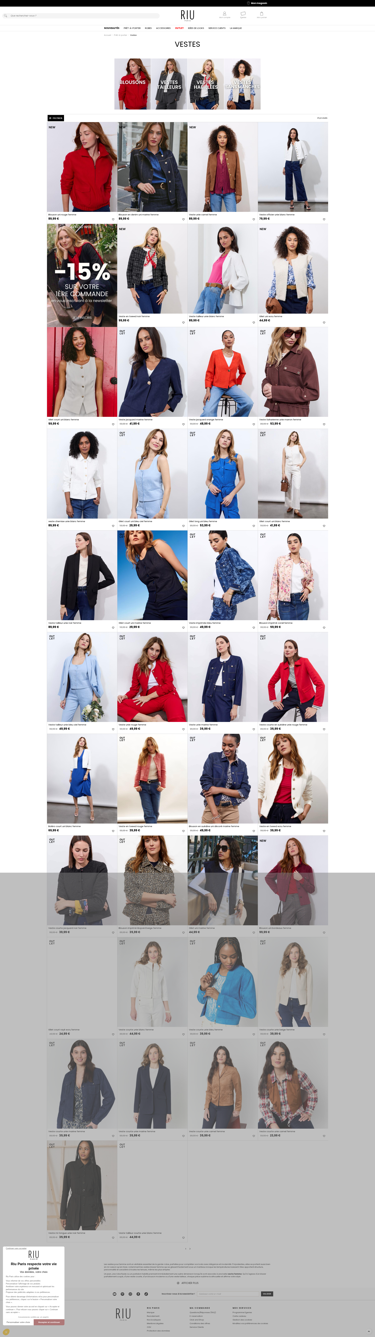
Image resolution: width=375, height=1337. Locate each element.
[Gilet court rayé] (82, 982)
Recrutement (153, 1316)
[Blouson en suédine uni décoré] (223, 779)
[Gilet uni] (293, 269)
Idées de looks (196, 28)
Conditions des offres (200, 1323)
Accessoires (163, 28)
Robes (148, 28)
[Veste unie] (223, 167)
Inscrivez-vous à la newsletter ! (178, 1293)
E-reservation (196, 1316)
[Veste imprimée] (223, 575)
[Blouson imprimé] (293, 575)
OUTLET (179, 28)
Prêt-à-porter (132, 28)
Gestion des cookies (242, 1319)
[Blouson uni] (82, 167)
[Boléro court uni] (82, 779)
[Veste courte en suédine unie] (293, 677)
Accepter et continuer (49, 1322)
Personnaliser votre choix (18, 1322)
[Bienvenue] (187, 16)
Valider (267, 1294)
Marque (150, 1312)
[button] (6, 1332)
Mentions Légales (155, 1323)
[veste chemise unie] (82, 474)
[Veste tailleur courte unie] (152, 1185)
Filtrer (57, 118)
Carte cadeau (239, 1316)
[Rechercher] (5, 15)
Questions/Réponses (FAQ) (203, 1312)
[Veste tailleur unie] (223, 269)
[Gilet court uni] (82, 372)
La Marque (236, 28)
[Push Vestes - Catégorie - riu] (82, 275)
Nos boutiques (154, 1319)
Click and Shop (197, 1319)
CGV (149, 1327)
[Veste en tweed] (152, 269)
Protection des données (158, 1330)
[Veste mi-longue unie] (82, 1185)
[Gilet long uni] (223, 474)
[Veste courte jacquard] (82, 880)
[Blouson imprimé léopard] (152, 880)
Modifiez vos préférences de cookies (250, 1323)
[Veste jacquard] (152, 372)
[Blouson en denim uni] (152, 167)
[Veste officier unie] (293, 167)
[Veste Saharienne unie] (293, 372)
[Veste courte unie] (152, 982)
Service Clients (217, 28)
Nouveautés (111, 28)
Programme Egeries (242, 1312)
